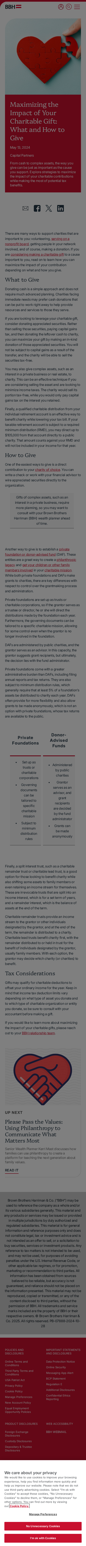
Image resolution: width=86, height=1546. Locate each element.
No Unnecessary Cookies (43, 1526)
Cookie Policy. (19, 1506)
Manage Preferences (43, 1514)
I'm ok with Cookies (43, 1538)
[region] (43, 1503)
